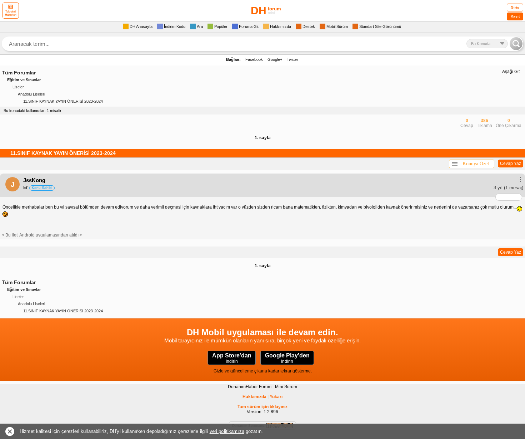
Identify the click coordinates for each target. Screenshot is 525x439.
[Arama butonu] (516, 43)
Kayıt (515, 16)
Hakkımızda (254, 396)
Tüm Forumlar (19, 72)
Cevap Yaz (510, 163)
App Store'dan (231, 358)
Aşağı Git (511, 71)
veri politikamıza (227, 431)
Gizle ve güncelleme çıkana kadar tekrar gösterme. (263, 371)
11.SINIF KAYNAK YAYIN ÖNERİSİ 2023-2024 (63, 101)
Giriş (515, 7)
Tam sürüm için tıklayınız (263, 406)
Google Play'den (287, 358)
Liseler (18, 87)
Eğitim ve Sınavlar (24, 80)
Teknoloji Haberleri (10, 13)
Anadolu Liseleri (31, 94)
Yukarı (276, 396)
